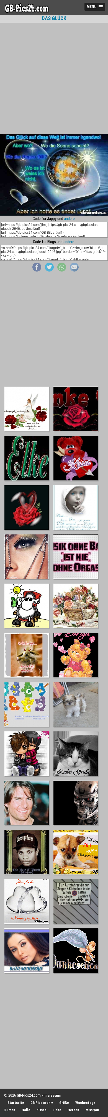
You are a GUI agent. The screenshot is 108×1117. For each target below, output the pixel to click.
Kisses (41, 1110)
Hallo (26, 1110)
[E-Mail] (74, 270)
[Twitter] (49, 270)
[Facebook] (36, 270)
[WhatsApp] (61, 270)
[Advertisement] (54, 78)
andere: (70, 218)
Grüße (64, 1103)
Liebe (57, 1110)
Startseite (15, 1103)
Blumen (9, 1110)
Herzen (73, 1110)
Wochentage (85, 1103)
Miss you (92, 1110)
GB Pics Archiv (41, 1103)
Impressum (52, 1095)
